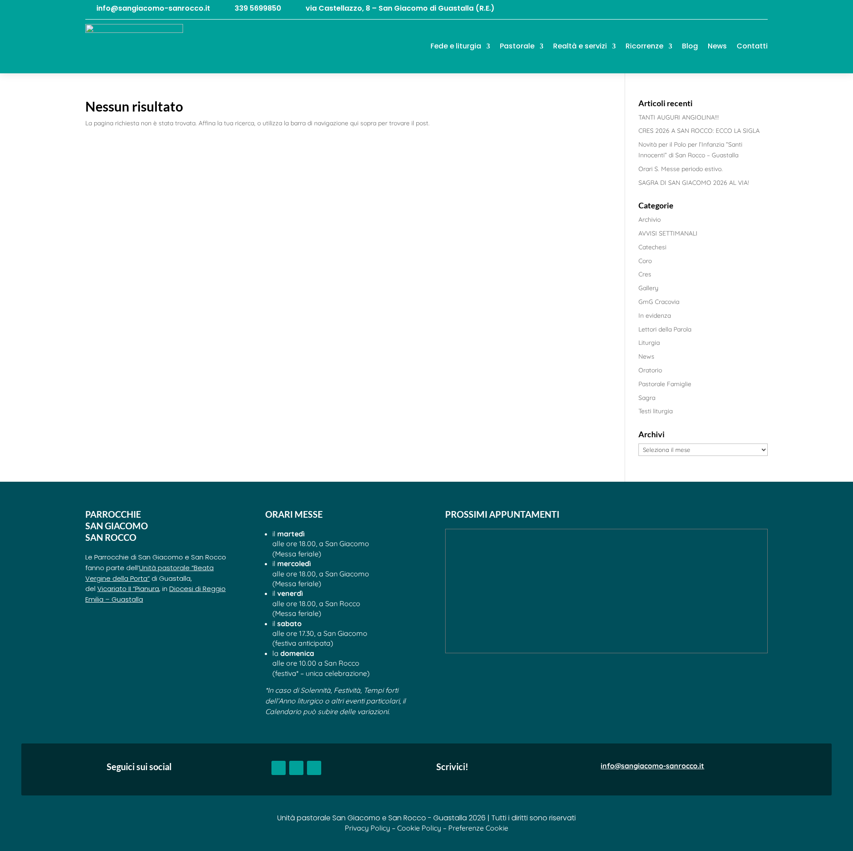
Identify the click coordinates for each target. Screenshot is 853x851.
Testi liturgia (655, 411)
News (717, 46)
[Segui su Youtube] (743, 9)
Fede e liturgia (455, 46)
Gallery (648, 288)
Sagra (646, 398)
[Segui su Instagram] (760, 9)
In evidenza (654, 316)
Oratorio (650, 370)
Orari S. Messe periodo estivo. (680, 169)
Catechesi (652, 247)
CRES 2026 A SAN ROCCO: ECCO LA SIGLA (699, 131)
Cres (644, 274)
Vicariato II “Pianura (128, 588)
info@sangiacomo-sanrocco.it (153, 8)
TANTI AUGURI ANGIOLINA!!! (678, 117)
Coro (645, 261)
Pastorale (517, 46)
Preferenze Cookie (478, 827)
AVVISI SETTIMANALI (668, 233)
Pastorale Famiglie (664, 384)
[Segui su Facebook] (725, 9)
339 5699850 (258, 8)
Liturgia (649, 343)
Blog (690, 46)
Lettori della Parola (664, 329)
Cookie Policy (419, 827)
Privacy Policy (367, 827)
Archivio (649, 220)
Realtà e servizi (580, 46)
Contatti (752, 46)
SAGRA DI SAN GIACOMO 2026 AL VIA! (693, 183)
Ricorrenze (644, 46)
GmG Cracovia (658, 302)
